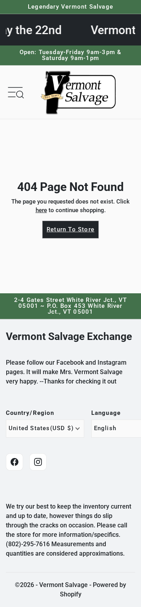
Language (106, 413)
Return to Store (70, 229)
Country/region (30, 413)
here (41, 210)
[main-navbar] (15, 92)
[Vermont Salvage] (80, 92)
